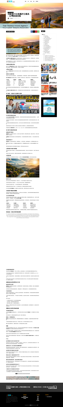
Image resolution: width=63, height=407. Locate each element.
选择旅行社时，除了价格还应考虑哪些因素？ (50, 56)
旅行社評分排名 (28, 373)
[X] (34, 31)
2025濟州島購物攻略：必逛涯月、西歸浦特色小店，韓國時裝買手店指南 (45, 83)
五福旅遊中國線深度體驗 (46, 45)
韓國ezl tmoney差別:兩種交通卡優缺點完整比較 (44, 72)
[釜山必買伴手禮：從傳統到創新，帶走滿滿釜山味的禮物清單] (45, 89)
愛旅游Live (11, 18)
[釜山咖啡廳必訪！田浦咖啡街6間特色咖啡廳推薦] (53, 67)
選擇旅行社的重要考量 (47, 37)
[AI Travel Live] (10, 1)
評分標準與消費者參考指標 (47, 39)
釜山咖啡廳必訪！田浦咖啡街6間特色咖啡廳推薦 (53, 72)
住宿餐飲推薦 (46, 43)
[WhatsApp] (38, 31)
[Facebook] (32, 31)
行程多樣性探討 (46, 50)
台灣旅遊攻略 (19, 373)
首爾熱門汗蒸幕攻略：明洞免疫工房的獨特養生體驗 (53, 83)
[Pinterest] (36, 31)
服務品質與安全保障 (46, 49)
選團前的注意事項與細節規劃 (46, 51)
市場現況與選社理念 (45, 35)
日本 (8, 12)
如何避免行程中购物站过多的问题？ (49, 57)
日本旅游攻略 (11, 12)
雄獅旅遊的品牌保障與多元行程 (46, 48)
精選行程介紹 (46, 44)
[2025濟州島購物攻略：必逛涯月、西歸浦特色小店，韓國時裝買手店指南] (45, 78)
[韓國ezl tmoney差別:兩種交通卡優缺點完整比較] (45, 67)
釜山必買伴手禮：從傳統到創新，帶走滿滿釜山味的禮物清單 (44, 94)
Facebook (49, 396)
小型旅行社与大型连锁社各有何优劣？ (49, 60)
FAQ (44, 54)
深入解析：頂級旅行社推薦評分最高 (47, 38)
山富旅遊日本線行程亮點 (46, 42)
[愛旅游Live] (8, 18)
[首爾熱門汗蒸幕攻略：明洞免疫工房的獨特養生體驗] (53, 78)
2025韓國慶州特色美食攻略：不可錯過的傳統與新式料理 (53, 94)
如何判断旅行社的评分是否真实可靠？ (49, 55)
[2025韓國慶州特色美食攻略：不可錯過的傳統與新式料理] (53, 89)
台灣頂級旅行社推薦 (23, 373)
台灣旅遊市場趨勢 (46, 36)
